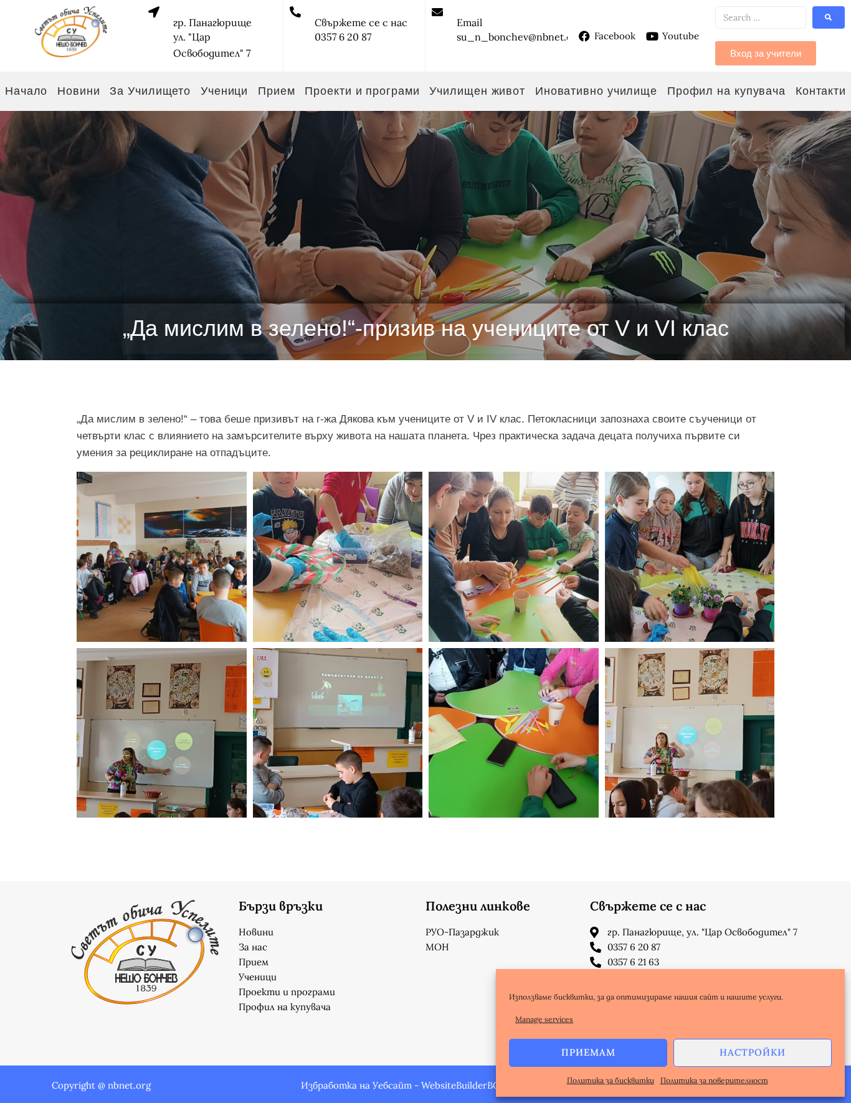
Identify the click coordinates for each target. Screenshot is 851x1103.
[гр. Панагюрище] (153, 11)
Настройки (753, 1052)
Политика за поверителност (714, 1080)
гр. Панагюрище (212, 22)
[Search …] (760, 17)
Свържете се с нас (361, 22)
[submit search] (828, 17)
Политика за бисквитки (610, 1080)
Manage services (544, 1019)
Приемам (588, 1052)
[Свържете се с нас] (295, 11)
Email (469, 22)
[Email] (437, 11)
